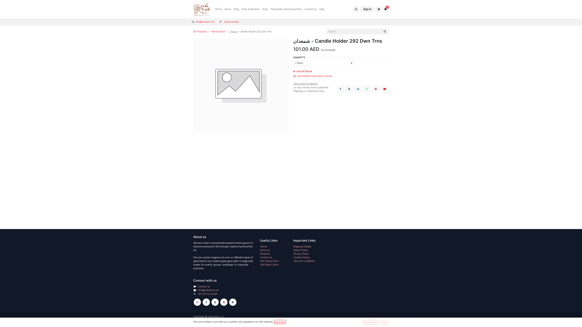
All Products (200, 31)
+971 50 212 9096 (207, 293)
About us (265, 250)
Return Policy (300, 250)
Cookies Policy (301, 257)
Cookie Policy (279, 322)
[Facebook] (340, 88)
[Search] (385, 32)
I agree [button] (383, 322)
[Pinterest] (375, 88)
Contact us (266, 257)
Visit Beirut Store (269, 264)
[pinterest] (223, 302)
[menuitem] (218, 9)
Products (265, 253)
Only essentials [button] (370, 322)
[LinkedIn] (358, 88)
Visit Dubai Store (269, 261)
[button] (356, 9)
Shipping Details (302, 246)
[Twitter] (215, 302)
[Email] (384, 88)
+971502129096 (231, 22)
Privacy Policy (301, 253)
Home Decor (218, 31)
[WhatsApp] (367, 88)
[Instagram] (197, 302)
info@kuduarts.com (205, 22)
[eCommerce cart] (378, 9)
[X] (349, 88)
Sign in (367, 9)
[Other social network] (232, 302)
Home (263, 246)
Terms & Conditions (304, 261)
